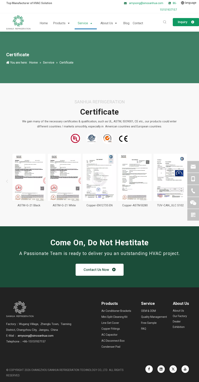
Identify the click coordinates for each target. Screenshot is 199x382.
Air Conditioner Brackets (116, 310)
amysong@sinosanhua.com (146, 3)
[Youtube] (185, 369)
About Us (178, 310)
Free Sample (149, 322)
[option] (28, 181)
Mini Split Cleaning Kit (114, 316)
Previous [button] (8, 181)
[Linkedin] (161, 369)
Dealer (177, 321)
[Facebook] (149, 369)
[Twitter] (173, 369)
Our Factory (180, 316)
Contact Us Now (98, 270)
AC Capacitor (109, 334)
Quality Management (154, 316)
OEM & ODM (148, 310)
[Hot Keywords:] (165, 22)
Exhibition (179, 326)
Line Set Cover (110, 322)
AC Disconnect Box (113, 340)
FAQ (143, 328)
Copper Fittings (110, 328)
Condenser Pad (110, 346)
